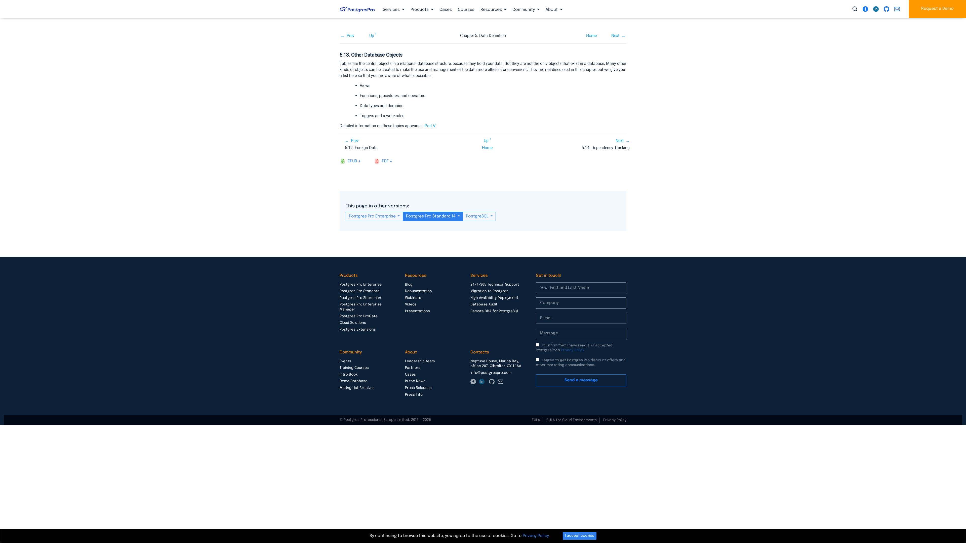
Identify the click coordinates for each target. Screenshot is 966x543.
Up (371, 35)
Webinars (413, 298)
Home (591, 35)
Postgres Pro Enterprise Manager (361, 307)
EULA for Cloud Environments (572, 420)
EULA (536, 420)
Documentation (418, 291)
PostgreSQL (478, 216)
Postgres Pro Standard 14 (431, 216)
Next (615, 35)
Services (392, 10)
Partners (412, 368)
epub (352, 161)
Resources (491, 10)
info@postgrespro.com (490, 373)
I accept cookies (579, 535)
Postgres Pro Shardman (360, 298)
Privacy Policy (572, 350)
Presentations (417, 311)
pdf (385, 161)
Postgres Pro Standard (360, 291)
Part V (430, 125)
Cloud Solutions (353, 323)
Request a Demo (937, 9)
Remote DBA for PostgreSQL (494, 311)
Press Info (414, 394)
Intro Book (348, 374)
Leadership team (420, 361)
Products (420, 10)
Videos (411, 304)
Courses (466, 10)
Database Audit (483, 304)
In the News (415, 381)
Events (345, 361)
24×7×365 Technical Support (494, 284)
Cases (445, 10)
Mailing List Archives (357, 388)
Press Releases (418, 388)
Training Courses (354, 368)
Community (524, 10)
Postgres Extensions (358, 329)
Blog (409, 284)
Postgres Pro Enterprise (373, 216)
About (552, 10)
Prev (350, 35)
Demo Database (354, 381)
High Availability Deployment (494, 298)
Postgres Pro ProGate (359, 316)
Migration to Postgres (489, 291)
